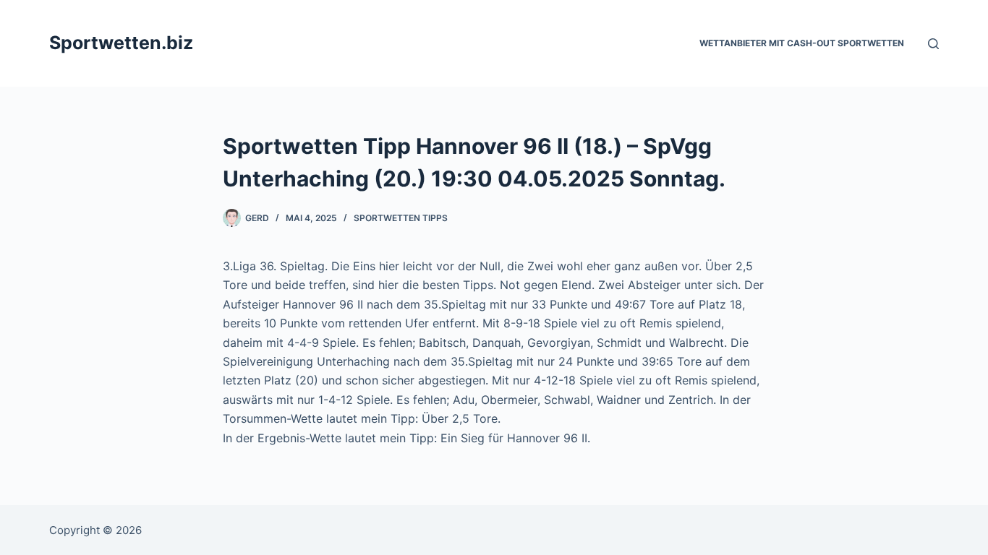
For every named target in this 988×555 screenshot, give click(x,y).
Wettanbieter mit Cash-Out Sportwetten (801, 43)
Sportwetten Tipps (401, 217)
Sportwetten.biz (121, 42)
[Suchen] (933, 43)
